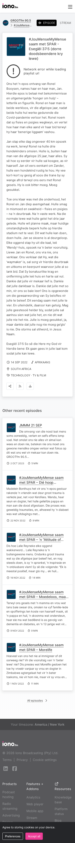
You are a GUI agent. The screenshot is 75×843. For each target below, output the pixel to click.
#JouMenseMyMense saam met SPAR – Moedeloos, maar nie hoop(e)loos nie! (43, 597)
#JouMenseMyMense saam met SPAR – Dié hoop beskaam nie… (41, 482)
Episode (49, 22)
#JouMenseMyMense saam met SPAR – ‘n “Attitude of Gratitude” (41, 539)
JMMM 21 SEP (30, 425)
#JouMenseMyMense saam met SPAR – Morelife (41, 647)
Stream (65, 22)
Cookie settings (45, 760)
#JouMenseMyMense (23, 25)
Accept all (34, 836)
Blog (58, 821)
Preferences (12, 836)
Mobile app (34, 811)
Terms (7, 760)
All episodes (35, 700)
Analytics (33, 797)
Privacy (22, 760)
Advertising (11, 815)
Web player (34, 804)
